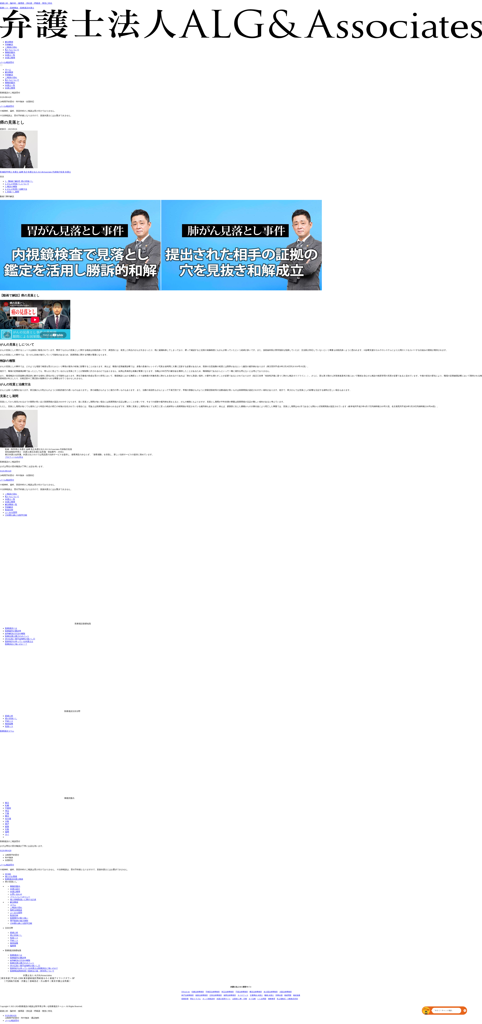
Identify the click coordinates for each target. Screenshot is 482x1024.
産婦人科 (9, 716)
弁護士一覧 (10, 499)
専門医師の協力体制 (19, 921)
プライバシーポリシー (20, 897)
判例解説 (9, 507)
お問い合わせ (16, 894)
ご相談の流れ (11, 494)
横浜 (7, 816)
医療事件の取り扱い (19, 918)
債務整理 (271, 999)
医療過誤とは (11, 628)
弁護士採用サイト (224, 999)
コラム (13, 905)
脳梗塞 (13, 946)
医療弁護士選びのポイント (17, 636)
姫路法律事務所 (201, 995)
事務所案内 (15, 886)
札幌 (7, 805)
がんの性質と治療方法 (16, 189)
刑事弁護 (279, 995)
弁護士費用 (10, 502)
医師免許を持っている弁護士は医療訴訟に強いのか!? (34, 968)
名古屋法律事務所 (271, 992)
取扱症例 (9, 510)
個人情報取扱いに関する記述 (23, 899)
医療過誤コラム (7, 731)
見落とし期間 (12, 192)
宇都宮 (8, 808)
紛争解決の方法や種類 (15, 633)
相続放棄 (296, 995)
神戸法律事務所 (187, 995)
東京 (7, 803)
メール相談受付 (7, 62)
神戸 (7, 824)
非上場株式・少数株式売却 (287, 999)
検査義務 (9, 724)
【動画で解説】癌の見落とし (19, 181)
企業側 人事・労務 (239, 999)
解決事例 (14, 902)
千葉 (7, 813)
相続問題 (287, 995)
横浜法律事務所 (256, 992)
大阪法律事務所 (285, 992)
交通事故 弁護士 (256, 995)
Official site (185, 992)
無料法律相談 (16, 910)
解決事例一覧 (11, 504)
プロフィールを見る (14, 457)
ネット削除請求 (208, 999)
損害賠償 (184, 999)
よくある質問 (11, 512)
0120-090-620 (5, 471)
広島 (7, 829)
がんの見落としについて (17, 184)
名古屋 (8, 819)
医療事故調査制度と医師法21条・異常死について (32, 971)
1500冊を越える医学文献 (16, 515)
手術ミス (9, 721)
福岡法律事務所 (230, 995)
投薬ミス (9, 726)
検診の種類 (11, 186)
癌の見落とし (11, 718)
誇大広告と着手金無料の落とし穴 (20, 639)
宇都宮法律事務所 (213, 992)
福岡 (7, 832)
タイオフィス (243, 995)
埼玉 (7, 811)
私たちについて (12, 497)
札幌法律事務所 (198, 992)
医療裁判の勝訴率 (13, 631)
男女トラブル (195, 999)
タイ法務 (252, 999)
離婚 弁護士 (269, 995)
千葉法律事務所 (241, 992)
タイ (7, 834)
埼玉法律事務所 (227, 992)
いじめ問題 (261, 999)
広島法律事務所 (215, 995)
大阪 (7, 821)
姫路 (7, 826)
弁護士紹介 (15, 889)
